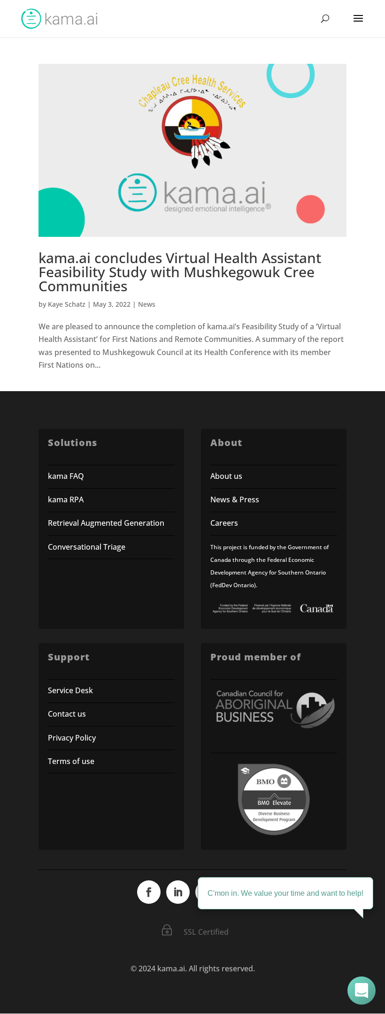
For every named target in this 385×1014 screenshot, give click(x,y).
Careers (224, 523)
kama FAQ (66, 476)
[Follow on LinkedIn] (178, 892)
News (146, 304)
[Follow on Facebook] (149, 892)
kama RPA (66, 499)
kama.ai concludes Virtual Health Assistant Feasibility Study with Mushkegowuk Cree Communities (179, 271)
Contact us (67, 714)
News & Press (234, 499)
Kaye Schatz (66, 304)
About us (226, 476)
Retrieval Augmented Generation (106, 523)
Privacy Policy (72, 738)
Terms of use (71, 761)
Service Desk (70, 690)
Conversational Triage (86, 547)
